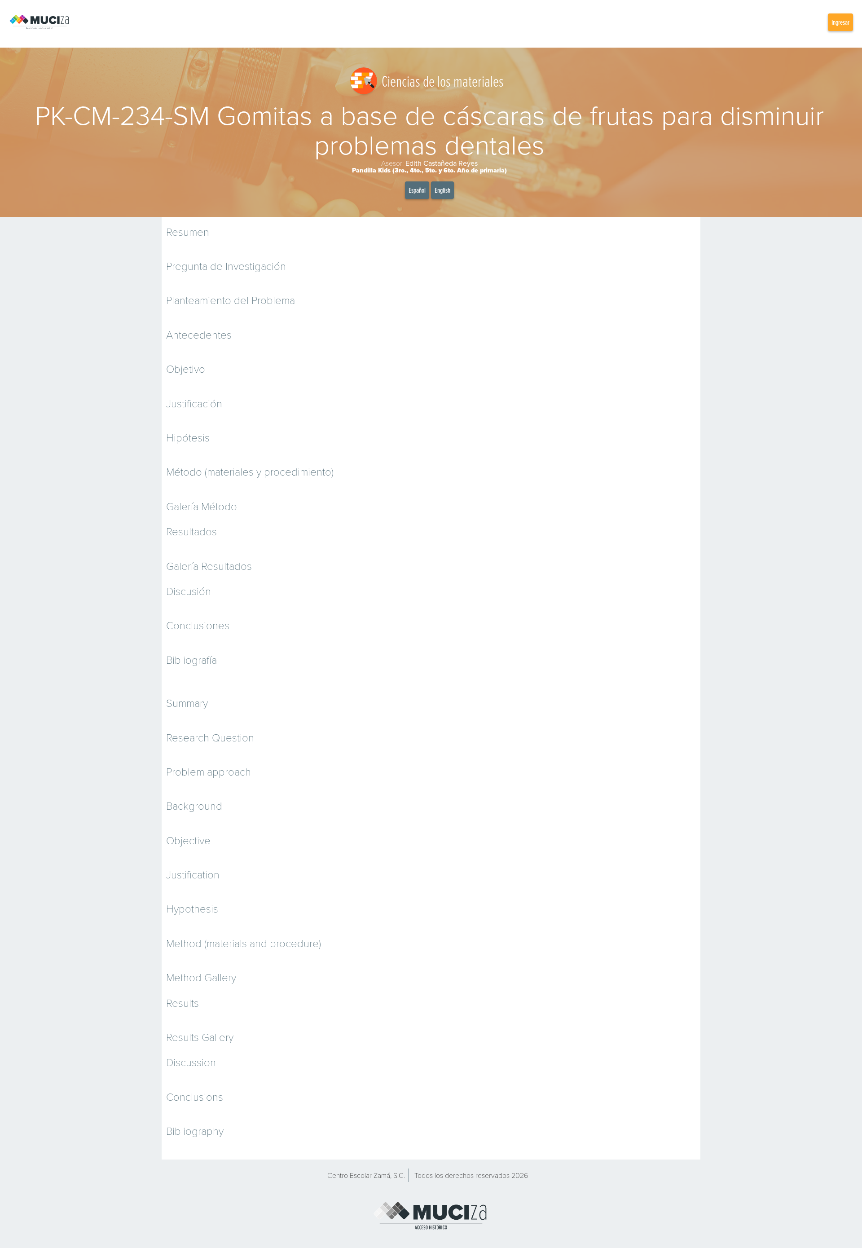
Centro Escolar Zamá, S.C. (366, 1175)
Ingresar (840, 22)
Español (417, 190)
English (442, 190)
